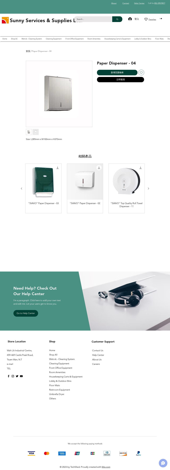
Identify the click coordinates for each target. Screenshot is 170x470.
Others (52, 398)
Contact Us (97, 350)
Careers (96, 364)
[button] (161, 18)
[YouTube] (21, 376)
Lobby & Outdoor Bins (60, 381)
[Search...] (117, 19)
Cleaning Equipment (59, 363)
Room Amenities (57, 372)
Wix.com (106, 467)
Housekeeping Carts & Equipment (65, 376)
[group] (85, 188)
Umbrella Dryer (56, 394)
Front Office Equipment (60, 368)
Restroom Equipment (59, 389)
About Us (96, 359)
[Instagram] (12, 376)
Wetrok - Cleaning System (62, 359)
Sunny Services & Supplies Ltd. (46, 20)
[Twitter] (17, 376)
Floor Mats (54, 385)
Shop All (53, 354)
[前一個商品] (21, 188)
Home (52, 350)
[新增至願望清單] (141, 72)
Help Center (98, 355)
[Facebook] (8, 376)
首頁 (28, 51)
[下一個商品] (148, 188)
